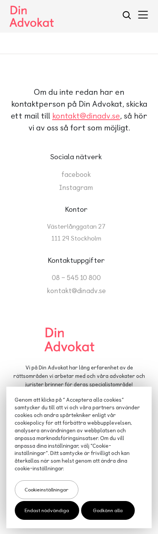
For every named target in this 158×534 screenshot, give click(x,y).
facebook (76, 174)
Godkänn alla (108, 510)
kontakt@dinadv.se (86, 115)
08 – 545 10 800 (76, 278)
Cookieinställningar (46, 490)
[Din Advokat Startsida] (79, 339)
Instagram (76, 187)
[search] (127, 16)
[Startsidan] (32, 16)
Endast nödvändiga (47, 510)
